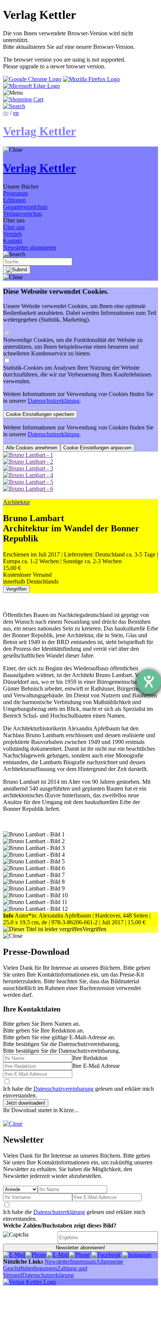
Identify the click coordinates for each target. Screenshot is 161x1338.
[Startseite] (29, 1282)
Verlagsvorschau (22, 213)
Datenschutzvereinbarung (63, 1089)
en (16, 113)
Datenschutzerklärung (53, 401)
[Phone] (35, 1255)
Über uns (14, 227)
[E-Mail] (14, 1255)
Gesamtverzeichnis (25, 207)
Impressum (83, 1261)
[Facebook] (106, 1255)
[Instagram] (136, 1255)
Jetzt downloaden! (25, 1103)
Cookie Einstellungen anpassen (97, 448)
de (6, 113)
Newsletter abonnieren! (80, 1247)
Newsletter (57, 1261)
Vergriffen (16, 589)
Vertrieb (12, 234)
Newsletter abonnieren (29, 247)
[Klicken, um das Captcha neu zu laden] (29, 1237)
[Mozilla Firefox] (91, 79)
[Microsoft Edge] (31, 86)
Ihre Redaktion (89, 1058)
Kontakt (12, 240)
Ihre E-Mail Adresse (96, 1066)
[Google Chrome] (32, 79)
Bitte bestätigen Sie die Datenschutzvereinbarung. (61, 1051)
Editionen (14, 200)
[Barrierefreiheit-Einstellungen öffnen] (148, 681)
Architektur (16, 502)
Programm (15, 193)
